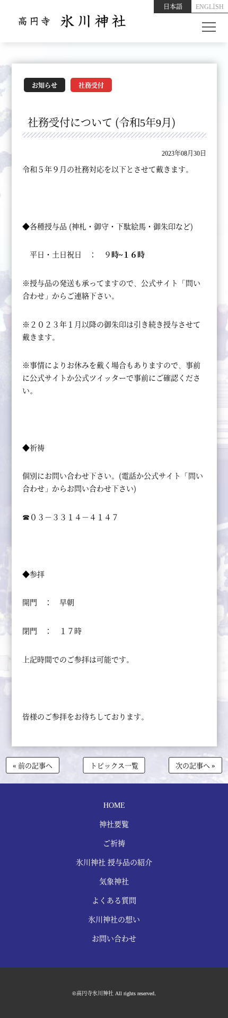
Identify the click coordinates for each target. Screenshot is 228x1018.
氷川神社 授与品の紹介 (114, 862)
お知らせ (44, 84)
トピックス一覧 (114, 765)
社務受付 (91, 84)
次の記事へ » (195, 765)
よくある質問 (114, 900)
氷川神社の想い (114, 919)
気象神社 (114, 881)
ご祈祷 (114, 842)
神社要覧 (114, 823)
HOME (114, 804)
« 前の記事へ (32, 765)
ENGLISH (210, 6)
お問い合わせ (114, 938)
